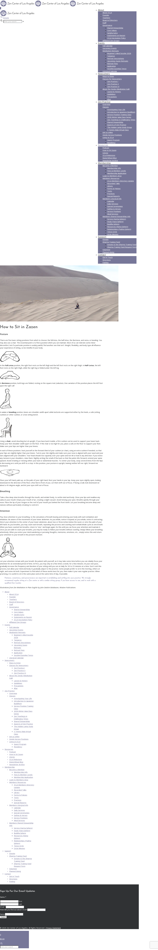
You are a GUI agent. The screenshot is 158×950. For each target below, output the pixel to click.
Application (18, 653)
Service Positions (21, 818)
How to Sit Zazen (16, 754)
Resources (9, 749)
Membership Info (21, 772)
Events (7, 625)
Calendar (17, 808)
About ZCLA (14, 594)
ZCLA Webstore (15, 759)
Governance (14, 607)
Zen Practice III (20, 673)
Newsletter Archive (17, 764)
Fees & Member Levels (23, 775)
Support (8, 851)
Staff (11, 604)
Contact (8, 874)
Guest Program (20, 744)
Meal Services (19, 820)
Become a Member (17, 769)
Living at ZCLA (14, 741)
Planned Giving (15, 871)
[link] (23, 21)
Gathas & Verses (20, 815)
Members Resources (17, 782)
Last (20, 904)
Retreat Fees (19, 650)
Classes (12, 696)
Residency (18, 747)
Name (3, 897)
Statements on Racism (23, 617)
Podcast (12, 752)
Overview (13, 693)
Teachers (13, 599)
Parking (12, 881)
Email (3, 907)
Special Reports (20, 802)
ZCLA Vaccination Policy (23, 620)
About (7, 592)
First (20, 901)
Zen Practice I (19, 668)
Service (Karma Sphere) (23, 828)
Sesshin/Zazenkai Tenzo (23, 655)
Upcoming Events (16, 630)
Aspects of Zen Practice (23, 724)
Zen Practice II (19, 670)
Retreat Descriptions (22, 642)
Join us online (14, 736)
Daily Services (19, 810)
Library (16, 792)
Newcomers (9, 660)
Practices (17, 800)
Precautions (18, 686)
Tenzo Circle (19, 846)
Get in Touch (14, 876)
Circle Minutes (19, 848)
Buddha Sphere (20, 833)
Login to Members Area (18, 780)
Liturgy (12, 757)
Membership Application (23, 777)
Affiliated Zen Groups (17, 622)
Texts (16, 797)
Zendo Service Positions (18, 739)
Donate (6, 18)
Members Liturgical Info (18, 805)
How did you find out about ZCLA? (13, 909)
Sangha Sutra (19, 614)
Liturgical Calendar (16, 658)
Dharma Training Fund (18, 856)
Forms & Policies (20, 795)
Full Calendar (14, 627)
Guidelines (18, 683)
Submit (3, 917)
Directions (13, 879)
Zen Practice (10, 691)
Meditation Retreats (17, 632)
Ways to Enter (15, 663)
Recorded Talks (20, 790)
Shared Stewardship (22, 609)
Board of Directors (16, 602)
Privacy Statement (53, 928)
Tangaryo (18, 640)
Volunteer (13, 869)
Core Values (18, 612)
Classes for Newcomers (18, 665)
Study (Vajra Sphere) (22, 830)
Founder (12, 597)
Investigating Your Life (23, 698)
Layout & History (21, 680)
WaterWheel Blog (16, 762)
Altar (16, 688)
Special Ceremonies (21, 813)
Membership (10, 767)
